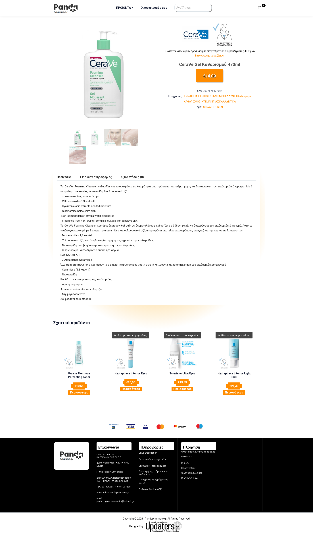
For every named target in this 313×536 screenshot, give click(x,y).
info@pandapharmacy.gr (116, 492)
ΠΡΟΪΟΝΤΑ (124, 7)
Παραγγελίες (188, 468)
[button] (260, 7)
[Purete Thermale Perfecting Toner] (79, 353)
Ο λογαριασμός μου (154, 7)
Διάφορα (245, 96)
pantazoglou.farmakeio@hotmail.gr (115, 501)
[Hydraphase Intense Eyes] (130, 353)
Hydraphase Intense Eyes (130, 373)
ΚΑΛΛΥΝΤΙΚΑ (227, 101)
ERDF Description (148, 452)
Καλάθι (185, 463)
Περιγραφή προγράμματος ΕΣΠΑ (153, 481)
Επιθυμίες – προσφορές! (152, 465)
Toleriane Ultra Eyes (182, 373)
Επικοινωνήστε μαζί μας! (209, 55)
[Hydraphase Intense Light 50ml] (234, 353)
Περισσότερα (79, 392)
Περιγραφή (64, 177)
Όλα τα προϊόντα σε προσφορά (198, 451)
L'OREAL (219, 107)
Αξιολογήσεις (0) (132, 177)
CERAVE (208, 107)
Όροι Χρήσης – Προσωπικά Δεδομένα (153, 473)
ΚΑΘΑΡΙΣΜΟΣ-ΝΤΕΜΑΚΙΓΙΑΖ (201, 101)
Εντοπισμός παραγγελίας (152, 459)
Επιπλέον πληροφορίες (96, 177)
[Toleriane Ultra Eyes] (182, 353)
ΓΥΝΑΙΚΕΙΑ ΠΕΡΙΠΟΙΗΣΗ (199, 96)
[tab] (68, 177)
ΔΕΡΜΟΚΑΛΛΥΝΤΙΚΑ (227, 96)
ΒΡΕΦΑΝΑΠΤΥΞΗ (190, 477)
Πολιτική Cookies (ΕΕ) (150, 489)
